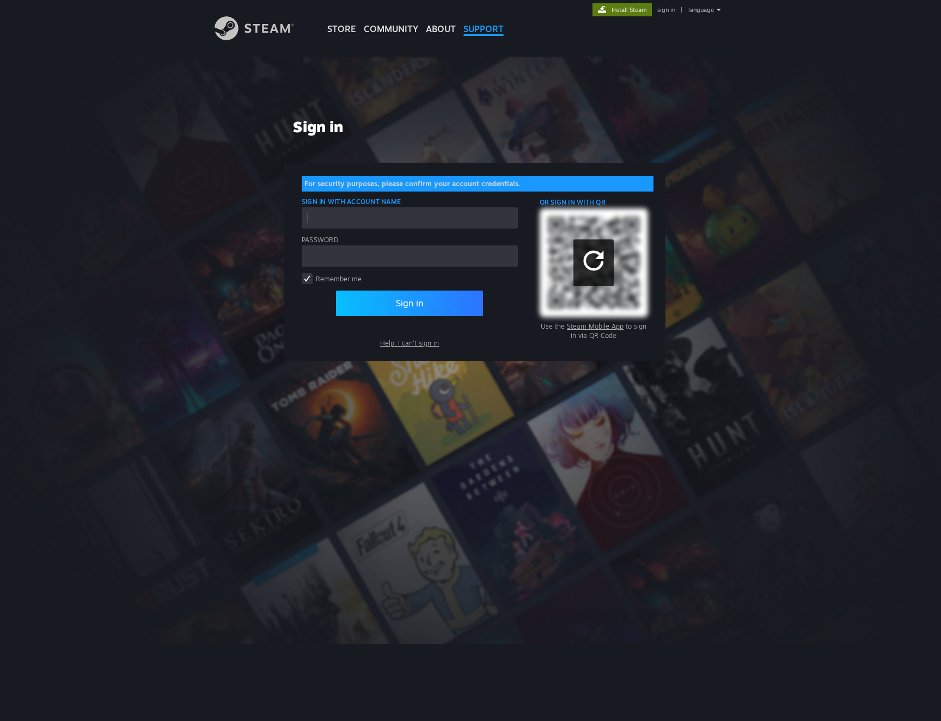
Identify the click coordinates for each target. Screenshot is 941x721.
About (441, 28)
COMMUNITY (391, 28)
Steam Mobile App (595, 326)
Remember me (339, 279)
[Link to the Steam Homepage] (254, 37)
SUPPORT (483, 28)
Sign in (409, 303)
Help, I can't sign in (409, 343)
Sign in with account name (351, 202)
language (701, 10)
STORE (341, 28)
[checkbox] (307, 278)
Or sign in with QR (573, 202)
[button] (593, 263)
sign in (666, 10)
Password (320, 240)
